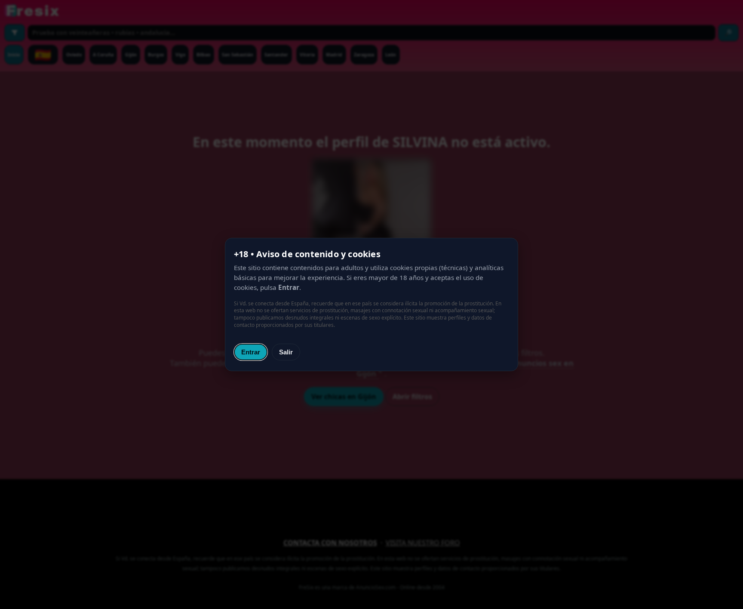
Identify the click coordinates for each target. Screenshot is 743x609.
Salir (286, 352)
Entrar (250, 352)
